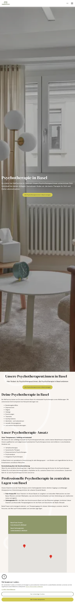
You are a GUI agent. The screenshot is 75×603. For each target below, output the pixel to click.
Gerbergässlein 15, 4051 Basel (19, 530)
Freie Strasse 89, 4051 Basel (18, 525)
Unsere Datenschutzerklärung (34, 586)
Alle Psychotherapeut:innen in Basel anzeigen (37, 195)
